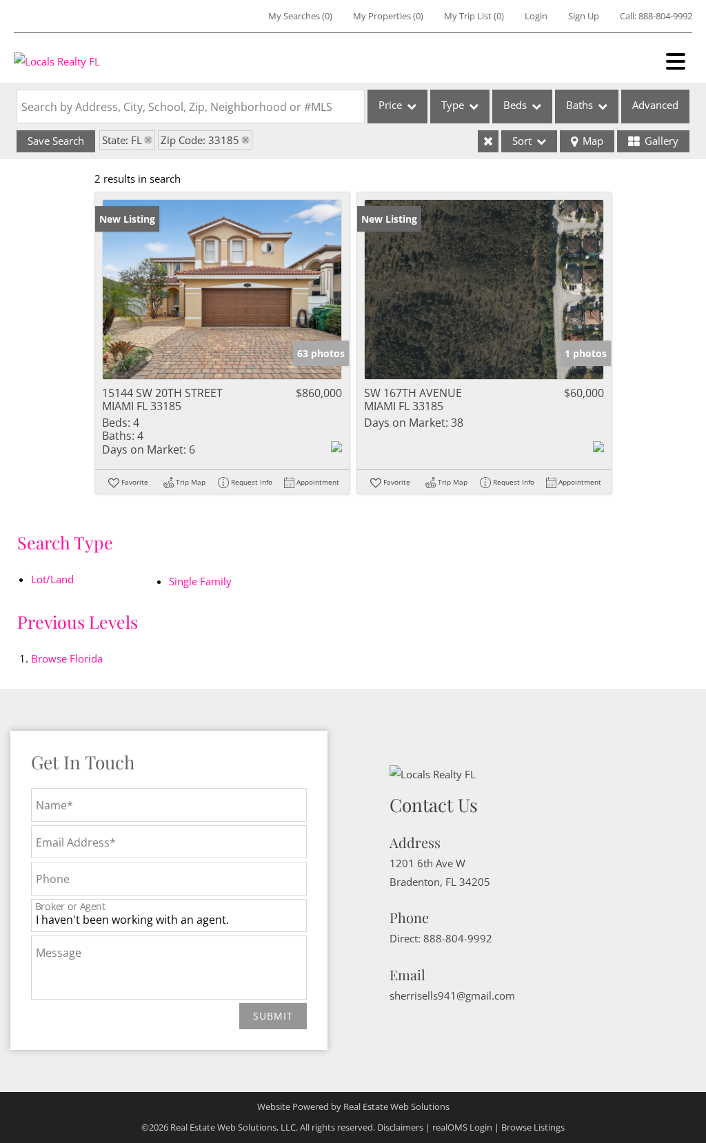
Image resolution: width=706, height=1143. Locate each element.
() (300, 16)
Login (536, 16)
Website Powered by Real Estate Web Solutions (353, 1106)
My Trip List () (474, 16)
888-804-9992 (665, 16)
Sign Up (583, 16)
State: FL (122, 140)
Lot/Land (52, 579)
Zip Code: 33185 (200, 140)
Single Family (200, 581)
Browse (67, 658)
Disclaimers (400, 1127)
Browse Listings (533, 1127)
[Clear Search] (488, 141)
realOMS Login (462, 1127)
